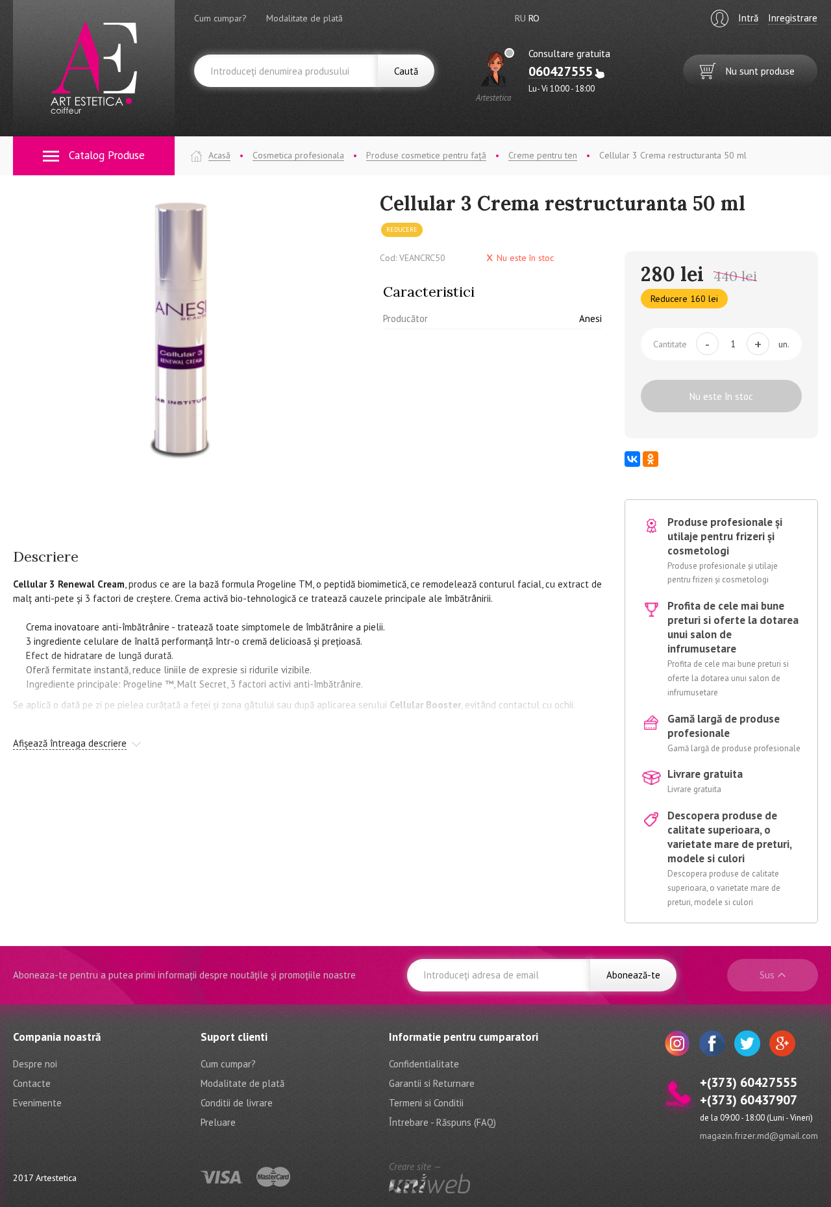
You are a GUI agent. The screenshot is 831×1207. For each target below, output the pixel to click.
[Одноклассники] (650, 459)
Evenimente (37, 1103)
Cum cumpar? (220, 18)
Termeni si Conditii (426, 1103)
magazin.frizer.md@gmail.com (759, 1135)
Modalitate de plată (304, 18)
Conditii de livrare (237, 1103)
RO (534, 18)
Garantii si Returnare (432, 1083)
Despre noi (35, 1064)
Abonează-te (633, 975)
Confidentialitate (424, 1064)
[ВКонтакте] (632, 459)
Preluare (218, 1122)
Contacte (32, 1083)
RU (520, 18)
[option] (187, 328)
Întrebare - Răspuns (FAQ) (442, 1122)
